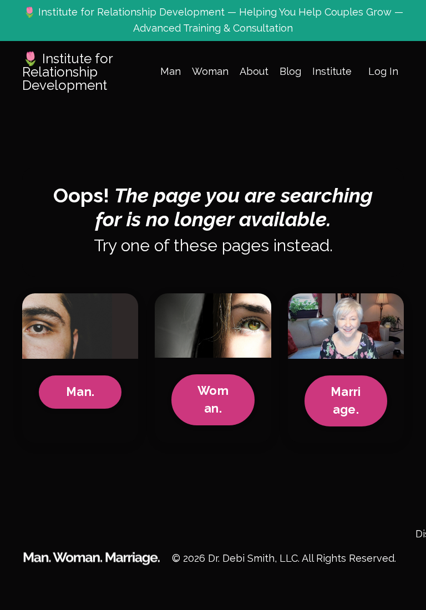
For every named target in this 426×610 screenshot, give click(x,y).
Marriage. (346, 400)
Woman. (213, 399)
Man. (80, 392)
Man (170, 71)
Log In (383, 71)
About (254, 71)
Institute (332, 71)
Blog (290, 71)
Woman (210, 71)
